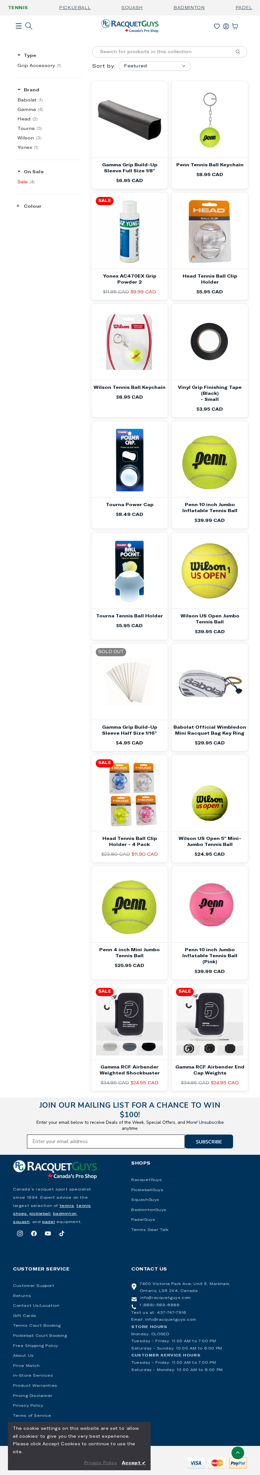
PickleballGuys (147, 1190)
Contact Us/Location (36, 1306)
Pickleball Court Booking (40, 1336)
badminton (64, 1214)
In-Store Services (33, 1376)
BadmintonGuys (148, 1210)
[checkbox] (49, 66)
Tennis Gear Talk (150, 1230)
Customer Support (34, 1286)
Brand (31, 90)
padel (48, 1222)
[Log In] (226, 25)
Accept (134, 1463)
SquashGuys (145, 1200)
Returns (22, 1296)
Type (30, 55)
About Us (23, 1356)
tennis (67, 1206)
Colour (33, 206)
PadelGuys (143, 1220)
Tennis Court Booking (37, 1326)
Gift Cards (24, 1316)
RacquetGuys (146, 1180)
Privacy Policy (28, 1406)
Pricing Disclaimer (33, 1396)
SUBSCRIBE (209, 1141)
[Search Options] (240, 52)
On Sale (34, 172)
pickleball (39, 1214)
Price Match (26, 1366)
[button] (19, 36)
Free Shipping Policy (35, 1346)
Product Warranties (35, 1386)
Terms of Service (32, 1416)
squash (21, 1222)
